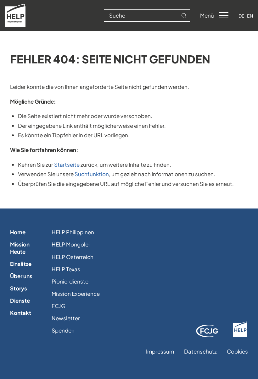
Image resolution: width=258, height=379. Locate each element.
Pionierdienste (70, 281)
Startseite (67, 164)
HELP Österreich (72, 256)
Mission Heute (20, 248)
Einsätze (20, 263)
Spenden (63, 330)
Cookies (237, 351)
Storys (18, 288)
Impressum (160, 351)
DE (241, 16)
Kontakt (20, 312)
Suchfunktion (92, 174)
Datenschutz (200, 351)
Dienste (20, 300)
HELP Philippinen (73, 232)
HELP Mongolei (71, 244)
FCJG (58, 305)
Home (17, 232)
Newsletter (66, 318)
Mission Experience (76, 293)
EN (250, 16)
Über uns (21, 276)
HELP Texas (66, 269)
